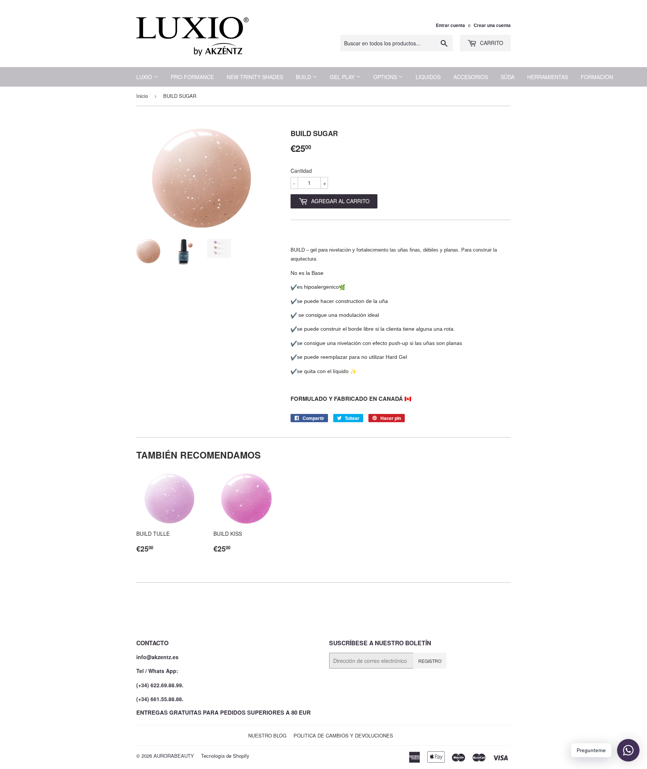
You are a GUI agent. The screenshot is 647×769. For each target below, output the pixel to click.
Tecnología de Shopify (225, 755)
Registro (429, 661)
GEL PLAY (343, 77)
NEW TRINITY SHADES (255, 77)
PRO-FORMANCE (192, 77)
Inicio (142, 95)
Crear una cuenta (492, 25)
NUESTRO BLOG (267, 735)
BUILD (304, 77)
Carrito (491, 42)
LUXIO (145, 77)
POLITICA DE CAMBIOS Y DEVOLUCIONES (343, 735)
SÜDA (507, 77)
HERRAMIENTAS (547, 77)
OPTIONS (385, 77)
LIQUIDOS (428, 77)
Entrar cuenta (450, 25)
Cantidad (301, 170)
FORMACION (597, 77)
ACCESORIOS (470, 77)
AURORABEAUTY (174, 755)
